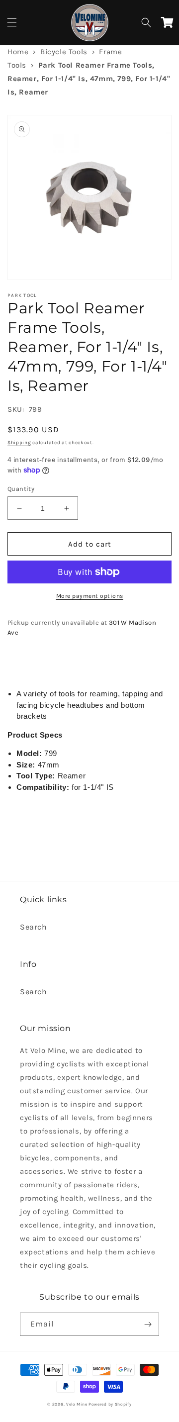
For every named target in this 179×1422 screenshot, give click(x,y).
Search (33, 927)
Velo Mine (76, 1404)
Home (17, 51)
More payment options (89, 595)
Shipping (19, 443)
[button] (11, 22)
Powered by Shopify (110, 1404)
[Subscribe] (148, 1324)
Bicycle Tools (64, 51)
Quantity (20, 488)
